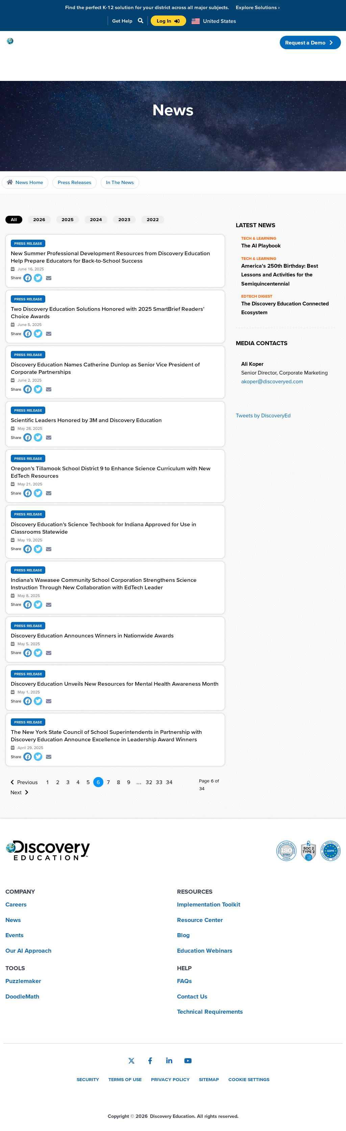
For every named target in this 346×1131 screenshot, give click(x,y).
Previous (27, 782)
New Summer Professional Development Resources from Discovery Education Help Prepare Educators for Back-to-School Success (110, 257)
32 (149, 782)
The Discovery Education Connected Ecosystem (285, 307)
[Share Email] (48, 278)
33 (159, 782)
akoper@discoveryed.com (272, 381)
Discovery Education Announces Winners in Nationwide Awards (92, 635)
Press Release (28, 243)
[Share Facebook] (27, 278)
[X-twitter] (131, 1061)
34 (169, 782)
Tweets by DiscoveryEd (263, 415)
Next (16, 792)
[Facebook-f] (150, 1061)
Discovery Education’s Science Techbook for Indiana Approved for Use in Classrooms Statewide (103, 528)
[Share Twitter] (38, 278)
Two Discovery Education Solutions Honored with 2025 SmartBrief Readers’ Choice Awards (107, 312)
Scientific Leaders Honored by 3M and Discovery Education (86, 420)
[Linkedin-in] (169, 1061)
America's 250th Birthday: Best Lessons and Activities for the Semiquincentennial (279, 275)
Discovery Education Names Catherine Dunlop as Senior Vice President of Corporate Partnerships (105, 368)
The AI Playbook (261, 245)
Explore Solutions (258, 7)
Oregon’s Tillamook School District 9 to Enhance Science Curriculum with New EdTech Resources (111, 472)
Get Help (122, 21)
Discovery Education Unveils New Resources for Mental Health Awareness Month (115, 683)
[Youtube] (188, 1061)
